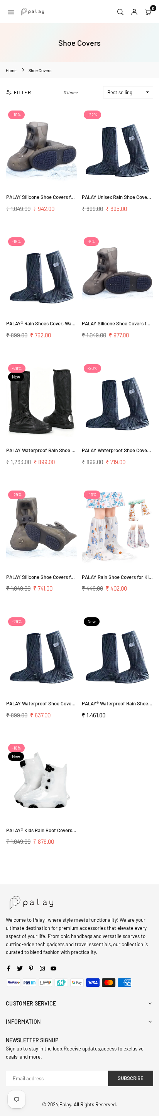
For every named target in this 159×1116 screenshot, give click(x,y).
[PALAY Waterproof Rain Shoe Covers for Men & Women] (41, 401)
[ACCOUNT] (134, 11)
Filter (22, 92)
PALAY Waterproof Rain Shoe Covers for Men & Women (66, 450)
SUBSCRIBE (131, 1078)
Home (11, 70)
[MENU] (11, 11)
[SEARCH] (120, 11)
